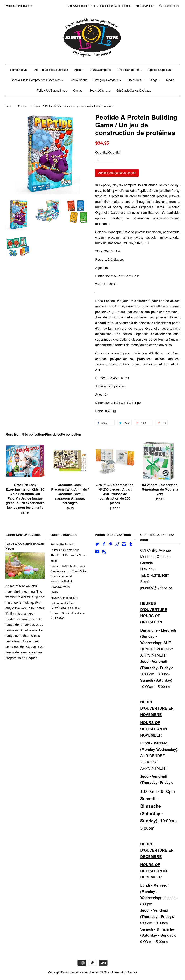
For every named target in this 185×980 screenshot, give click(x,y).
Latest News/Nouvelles (23, 534)
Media (170, 80)
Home (8, 106)
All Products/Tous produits (51, 70)
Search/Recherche (62, 544)
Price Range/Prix (129, 70)
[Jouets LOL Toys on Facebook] (104, 544)
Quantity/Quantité (108, 152)
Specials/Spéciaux (160, 70)
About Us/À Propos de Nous (68, 555)
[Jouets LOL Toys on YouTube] (97, 552)
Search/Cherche (99, 90)
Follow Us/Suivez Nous (52, 90)
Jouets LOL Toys (99, 972)
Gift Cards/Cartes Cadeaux (133, 90)
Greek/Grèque (78, 80)
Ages (77, 70)
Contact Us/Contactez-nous (67, 566)
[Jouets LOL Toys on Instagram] (124, 544)
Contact (78, 90)
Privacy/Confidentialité (64, 597)
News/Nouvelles (60, 587)
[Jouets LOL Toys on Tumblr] (131, 544)
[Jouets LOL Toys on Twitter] (97, 544)
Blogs (154, 80)
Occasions (135, 80)
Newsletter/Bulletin (61, 581)
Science (22, 106)
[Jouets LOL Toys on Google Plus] (117, 544)
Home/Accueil (19, 70)
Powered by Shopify (124, 972)
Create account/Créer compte (114, 5)
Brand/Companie (100, 70)
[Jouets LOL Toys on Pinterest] (111, 544)
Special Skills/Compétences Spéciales (36, 80)
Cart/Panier (147, 5)
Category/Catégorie (106, 80)
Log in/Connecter (77, 5)
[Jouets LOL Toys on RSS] (104, 552)
